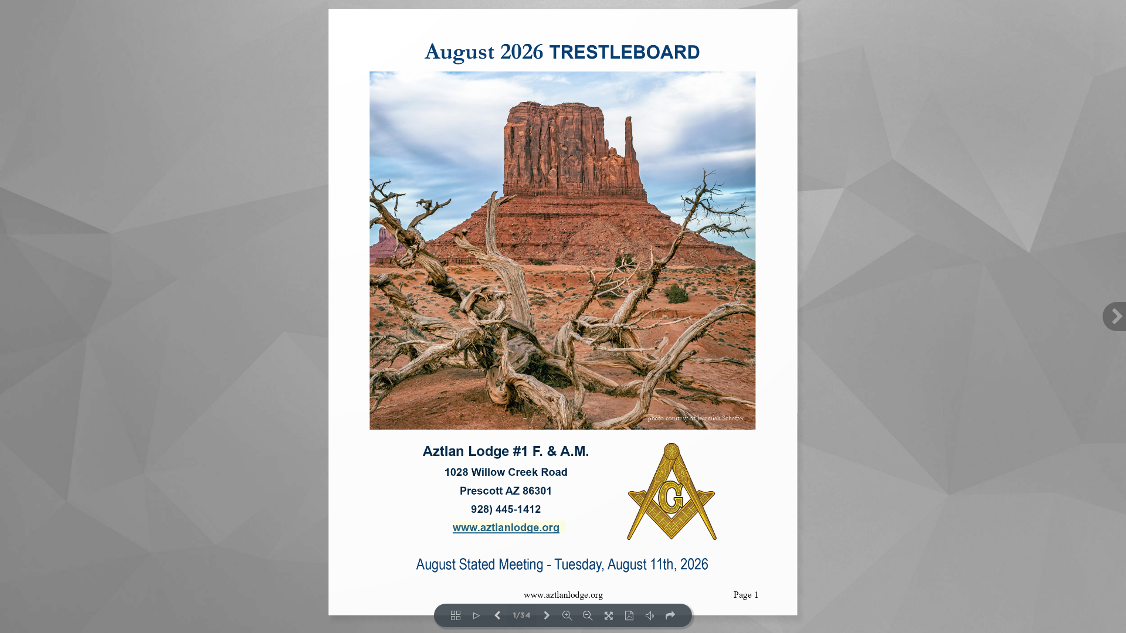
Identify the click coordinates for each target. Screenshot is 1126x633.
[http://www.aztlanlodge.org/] (508, 527)
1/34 (522, 616)
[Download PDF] (629, 615)
